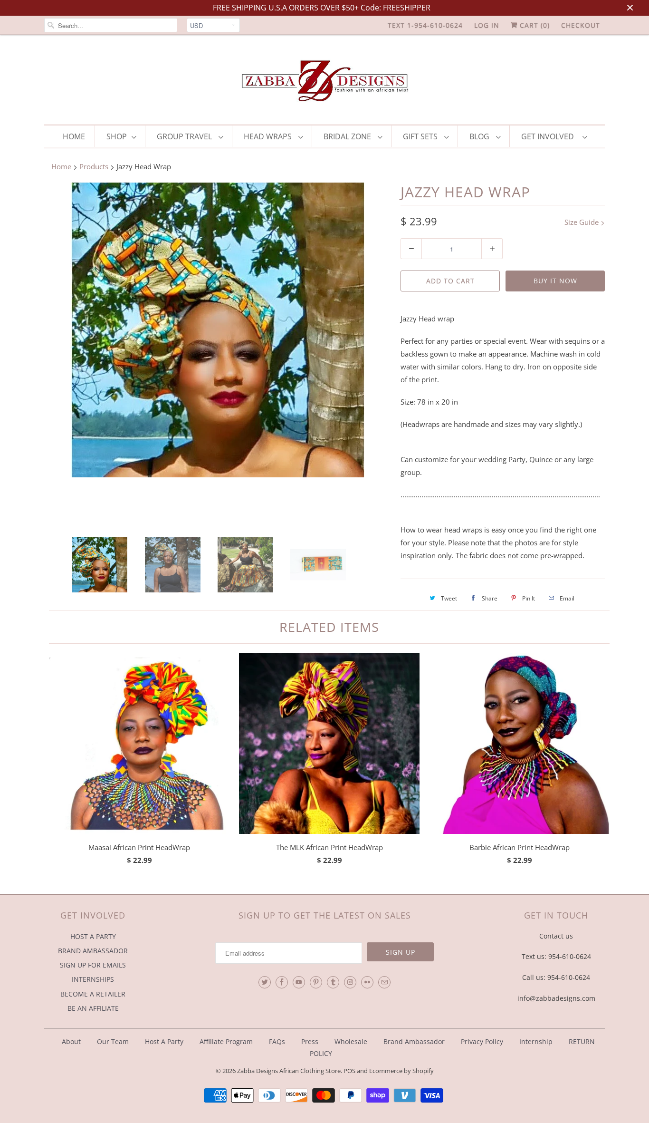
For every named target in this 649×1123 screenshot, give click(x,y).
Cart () (533, 24)
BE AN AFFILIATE (93, 1008)
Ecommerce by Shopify (401, 1070)
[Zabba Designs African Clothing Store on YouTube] (299, 982)
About (72, 1041)
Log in (486, 24)
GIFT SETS (421, 136)
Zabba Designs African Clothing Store (289, 1070)
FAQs (277, 1041)
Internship (536, 1041)
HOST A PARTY (93, 936)
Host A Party (164, 1041)
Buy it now (555, 280)
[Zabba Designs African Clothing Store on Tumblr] (333, 982)
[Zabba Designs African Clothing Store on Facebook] (282, 982)
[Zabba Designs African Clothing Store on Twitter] (264, 982)
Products (93, 166)
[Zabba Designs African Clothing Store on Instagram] (350, 982)
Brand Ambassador (414, 1041)
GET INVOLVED (549, 136)
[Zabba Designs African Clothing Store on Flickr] (367, 982)
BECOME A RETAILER (92, 993)
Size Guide (582, 222)
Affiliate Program (226, 1041)
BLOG (480, 136)
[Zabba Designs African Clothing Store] (324, 82)
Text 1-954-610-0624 (425, 24)
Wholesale (350, 1041)
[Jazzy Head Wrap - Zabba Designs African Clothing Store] (217, 330)
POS (349, 1070)
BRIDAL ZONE (348, 136)
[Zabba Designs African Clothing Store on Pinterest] (316, 982)
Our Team (113, 1041)
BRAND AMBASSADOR (93, 950)
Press (309, 1041)
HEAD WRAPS (269, 136)
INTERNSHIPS (93, 979)
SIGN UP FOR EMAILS (93, 964)
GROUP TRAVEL (185, 136)
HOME (74, 136)
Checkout (580, 24)
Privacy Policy (482, 1041)
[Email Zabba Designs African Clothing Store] (384, 982)
